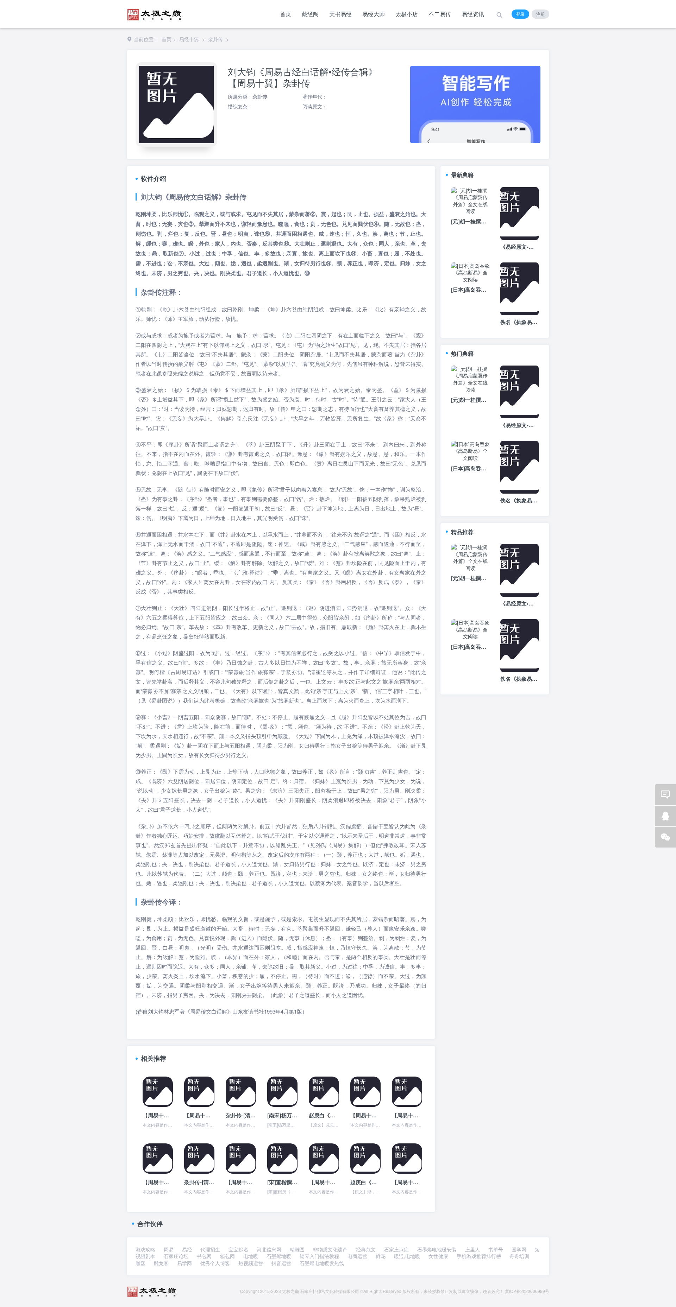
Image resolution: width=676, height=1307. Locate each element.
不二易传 (439, 14)
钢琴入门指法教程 (319, 1256)
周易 (169, 1249)
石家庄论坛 (176, 1256)
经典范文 (366, 1249)
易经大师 (373, 14)
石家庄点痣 (396, 1249)
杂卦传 (215, 39)
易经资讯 (473, 14)
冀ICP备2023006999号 (527, 1291)
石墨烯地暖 (279, 1256)
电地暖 (250, 1256)
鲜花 (381, 1256)
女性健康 (438, 1256)
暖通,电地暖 (407, 1256)
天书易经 (340, 14)
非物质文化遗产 (330, 1249)
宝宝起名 (238, 1249)
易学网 (184, 1263)
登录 (520, 14)
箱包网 (227, 1256)
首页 (285, 14)
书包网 (204, 1256)
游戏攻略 (145, 1249)
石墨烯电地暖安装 (437, 1249)
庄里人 (472, 1249)
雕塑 (140, 1263)
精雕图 (297, 1249)
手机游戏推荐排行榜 (479, 1256)
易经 (187, 1249)
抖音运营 (281, 1263)
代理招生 (210, 1249)
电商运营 (357, 1256)
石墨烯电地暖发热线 (322, 1263)
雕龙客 (161, 1263)
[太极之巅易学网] (154, 12)
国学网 (519, 1249)
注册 (540, 14)
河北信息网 (269, 1249)
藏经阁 (310, 14)
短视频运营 (250, 1263)
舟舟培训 (519, 1256)
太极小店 (406, 14)
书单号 (495, 1249)
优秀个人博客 (215, 1263)
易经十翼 (189, 39)
